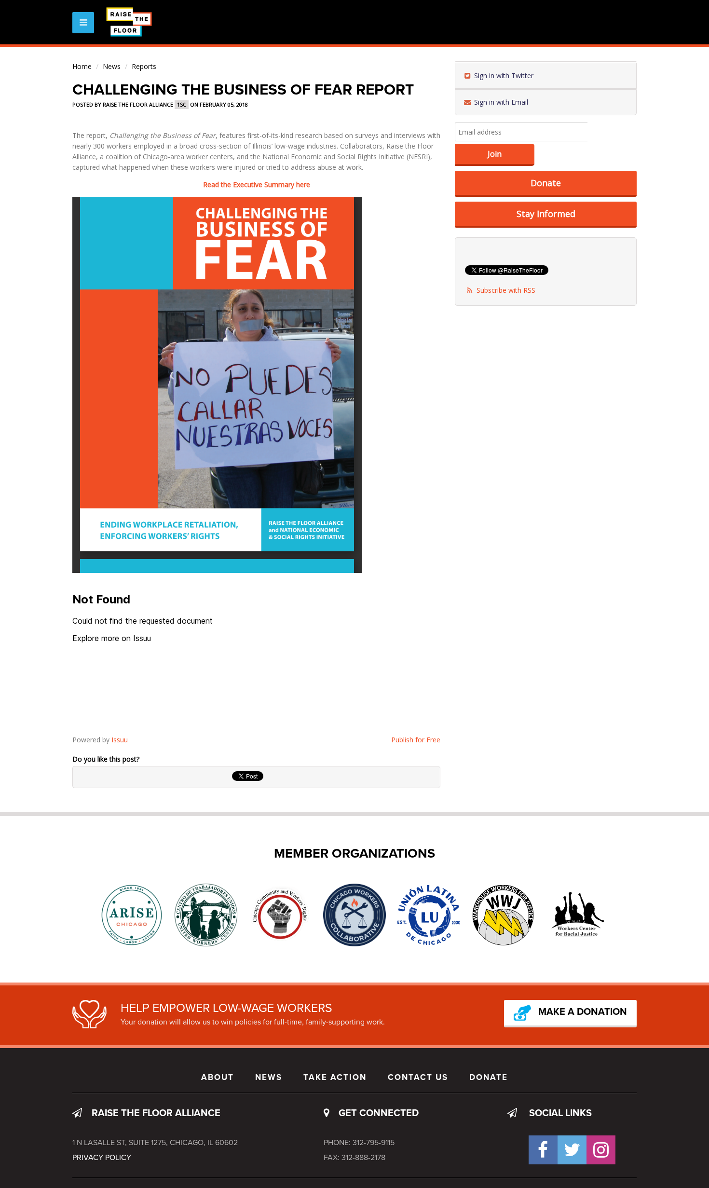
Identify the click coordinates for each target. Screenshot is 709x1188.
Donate (546, 183)
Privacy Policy (101, 1157)
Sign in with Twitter (502, 75)
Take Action (335, 1077)
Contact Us (418, 1077)
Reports (144, 66)
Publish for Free (415, 739)
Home (82, 66)
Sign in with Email (500, 102)
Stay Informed (546, 213)
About (217, 1077)
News (112, 66)
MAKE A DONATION (582, 1012)
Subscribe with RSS (506, 290)
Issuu (119, 739)
